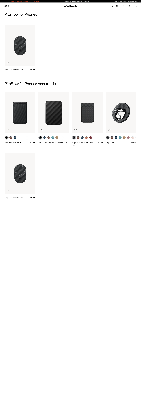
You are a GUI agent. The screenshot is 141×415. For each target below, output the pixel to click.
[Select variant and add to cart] (8, 63)
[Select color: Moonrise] (15, 137)
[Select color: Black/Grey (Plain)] (74, 137)
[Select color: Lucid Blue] (52, 137)
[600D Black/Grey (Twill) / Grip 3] (121, 112)
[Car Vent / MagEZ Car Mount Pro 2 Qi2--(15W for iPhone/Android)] (20, 45)
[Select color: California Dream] (132, 137)
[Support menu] (124, 6)
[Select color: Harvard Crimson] (90, 137)
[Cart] (136, 6)
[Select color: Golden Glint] (56, 137)
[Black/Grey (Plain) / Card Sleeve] (87, 112)
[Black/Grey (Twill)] (20, 112)
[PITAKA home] (70, 6)
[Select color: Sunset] (10, 137)
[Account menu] (131, 6)
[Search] (112, 5)
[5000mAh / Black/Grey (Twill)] (53, 112)
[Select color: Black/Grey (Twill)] (6, 137)
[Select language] (118, 6)
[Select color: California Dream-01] (86, 137)
